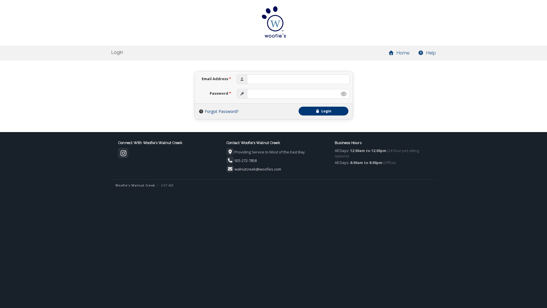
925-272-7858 (245, 160)
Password (220, 93)
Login (325, 111)
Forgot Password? (221, 111)
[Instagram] (123, 154)
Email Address (216, 78)
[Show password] (343, 93)
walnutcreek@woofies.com (257, 169)
